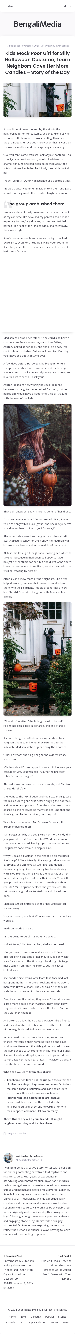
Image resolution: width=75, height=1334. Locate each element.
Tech (22, 1322)
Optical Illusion (37, 1322)
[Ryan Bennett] (8, 1158)
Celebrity (36, 1316)
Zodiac (54, 1322)
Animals (10, 1322)
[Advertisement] (37, 294)
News (23, 1316)
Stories (22, 1133)
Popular (49, 1316)
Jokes (66, 1322)
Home (12, 1316)
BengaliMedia (37, 24)
